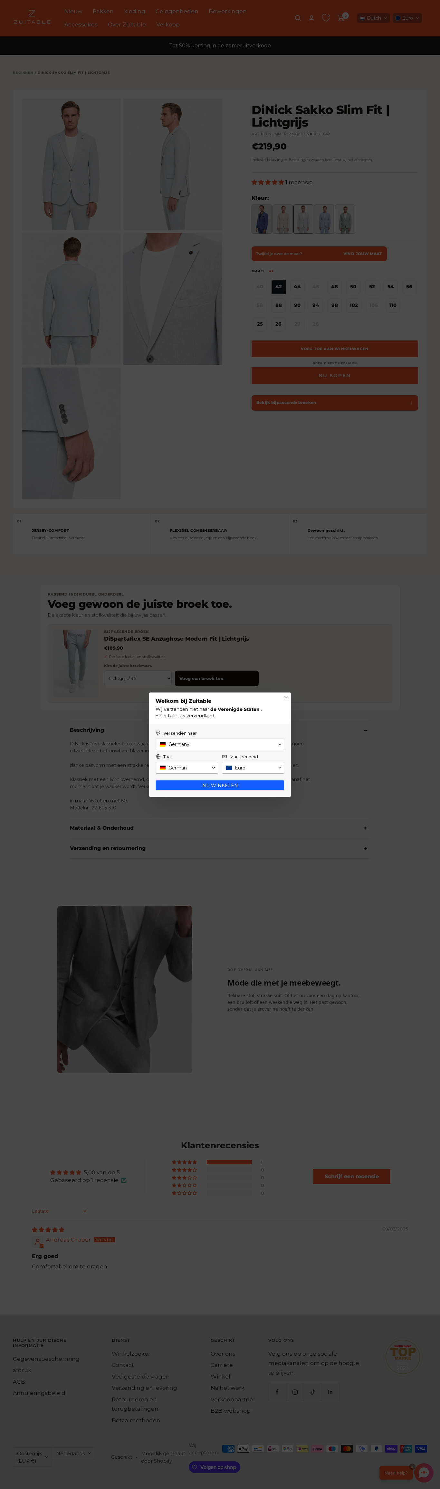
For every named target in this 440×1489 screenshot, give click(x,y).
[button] (220, 744)
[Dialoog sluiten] (286, 697)
